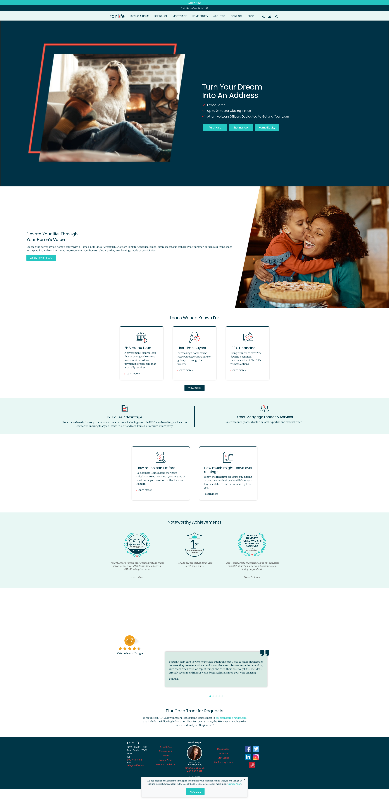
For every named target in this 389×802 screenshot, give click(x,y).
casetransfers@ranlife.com (231, 721)
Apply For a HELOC (41, 258)
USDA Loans (223, 752)
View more (194, 388)
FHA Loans (223, 761)
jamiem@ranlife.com (195, 771)
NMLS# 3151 (166, 750)
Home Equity (200, 16)
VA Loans (223, 757)
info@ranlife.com (135, 769)
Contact (237, 16)
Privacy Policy (234, 784)
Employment (165, 755)
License (166, 759)
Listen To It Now (252, 577)
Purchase (215, 127)
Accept (195, 791)
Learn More (137, 577)
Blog (251, 16)
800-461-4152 (134, 763)
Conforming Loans (223, 766)
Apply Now (194, 2)
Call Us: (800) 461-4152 (194, 8)
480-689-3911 (194, 774)
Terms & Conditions (165, 768)
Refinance (241, 127)
